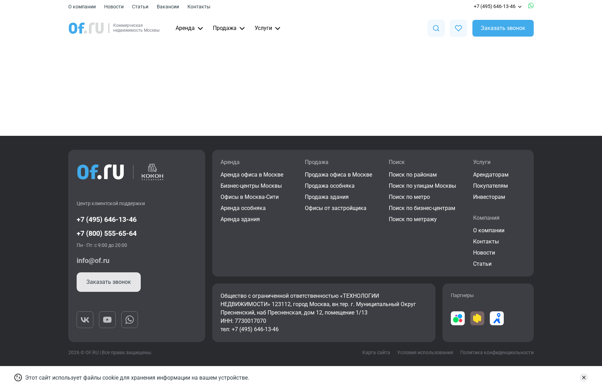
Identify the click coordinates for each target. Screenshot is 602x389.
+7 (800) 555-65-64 (107, 233)
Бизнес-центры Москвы (251, 185)
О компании (82, 6)
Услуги (263, 28)
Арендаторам (491, 174)
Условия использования (425, 352)
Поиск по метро (409, 197)
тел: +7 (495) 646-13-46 (250, 329)
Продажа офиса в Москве (338, 174)
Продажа (225, 28)
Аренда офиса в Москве (252, 174)
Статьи (140, 6)
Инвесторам (489, 197)
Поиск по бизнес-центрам (422, 208)
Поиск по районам (413, 174)
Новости (114, 6)
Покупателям (490, 185)
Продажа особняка (330, 185)
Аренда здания (240, 219)
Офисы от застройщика (335, 208)
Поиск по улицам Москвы (422, 185)
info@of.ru (93, 260)
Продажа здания (327, 197)
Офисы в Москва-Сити (250, 197)
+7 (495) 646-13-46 (495, 6)
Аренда (185, 28)
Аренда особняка (243, 208)
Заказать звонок (503, 28)
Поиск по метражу (413, 219)
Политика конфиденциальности (497, 352)
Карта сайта (376, 352)
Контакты (198, 6)
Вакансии (168, 6)
